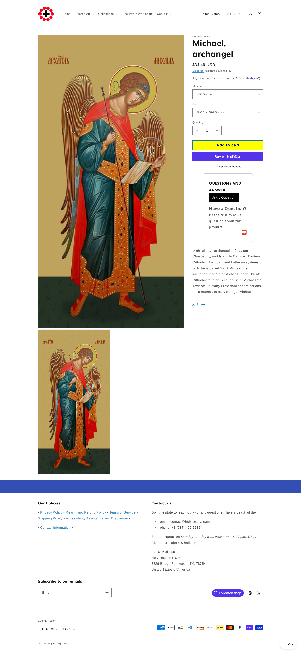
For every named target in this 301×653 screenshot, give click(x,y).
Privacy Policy (51, 512)
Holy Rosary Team (58, 643)
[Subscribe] (106, 592)
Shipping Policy (50, 518)
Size (195, 104)
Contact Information (55, 527)
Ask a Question (223, 197)
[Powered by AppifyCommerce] (244, 232)
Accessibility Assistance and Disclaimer (97, 518)
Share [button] (201, 304)
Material (197, 86)
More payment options (227, 166)
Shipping (198, 70)
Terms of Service (123, 512)
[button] (84, 13)
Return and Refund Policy (86, 512)
